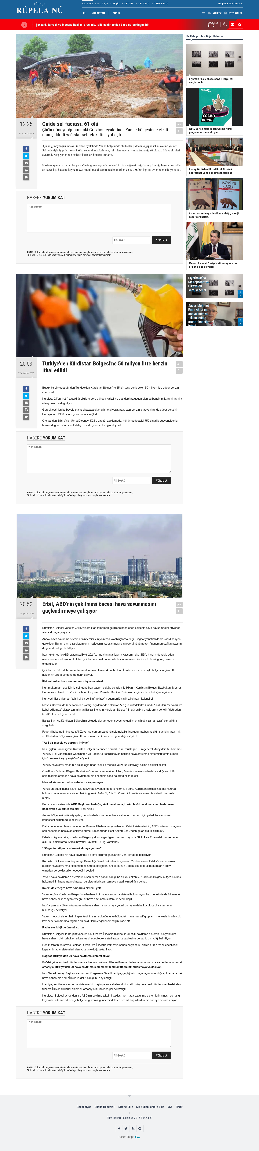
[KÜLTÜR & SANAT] (85, 13)
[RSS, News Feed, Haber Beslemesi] (133, 1128)
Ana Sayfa (87, 3)
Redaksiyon (84, 1107)
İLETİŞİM (128, 3)
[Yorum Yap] (26, 177)
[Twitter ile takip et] (126, 1128)
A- (179, 131)
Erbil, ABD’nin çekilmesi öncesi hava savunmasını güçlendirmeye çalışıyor (84, 25)
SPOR (179, 1107)
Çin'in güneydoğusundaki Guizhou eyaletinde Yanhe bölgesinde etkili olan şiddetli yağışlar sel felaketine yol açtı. (105, 132)
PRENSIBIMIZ (161, 3)
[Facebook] (26, 149)
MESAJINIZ (143, 3)
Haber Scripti (126, 1137)
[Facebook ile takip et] (118, 1128)
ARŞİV (115, 3)
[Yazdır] (26, 170)
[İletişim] (232, 24)
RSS (170, 1107)
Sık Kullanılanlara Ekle (150, 1107)
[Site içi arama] (239, 24)
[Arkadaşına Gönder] (26, 163)
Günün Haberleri (104, 1107)
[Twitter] (26, 156)
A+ (179, 124)
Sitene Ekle (125, 1107)
